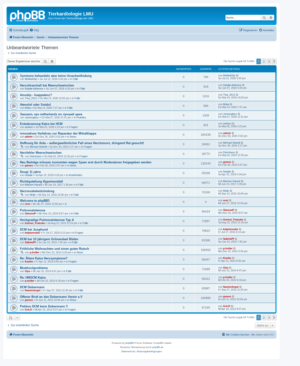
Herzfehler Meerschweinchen (41, 152)
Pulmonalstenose (32, 210)
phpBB (129, 343)
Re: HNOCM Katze (33, 277)
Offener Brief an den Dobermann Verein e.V (51, 297)
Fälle (75, 79)
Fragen (73, 127)
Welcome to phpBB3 (34, 200)
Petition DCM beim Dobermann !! (44, 306)
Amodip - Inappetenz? (36, 95)
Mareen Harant (33, 184)
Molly (33, 194)
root (27, 203)
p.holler (34, 252)
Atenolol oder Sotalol (35, 104)
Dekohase (35, 156)
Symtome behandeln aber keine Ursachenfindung (56, 76)
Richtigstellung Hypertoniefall (41, 181)
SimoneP (30, 213)
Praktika (81, 117)
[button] (274, 61)
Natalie (29, 175)
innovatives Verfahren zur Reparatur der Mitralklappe (58, 133)
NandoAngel (32, 290)
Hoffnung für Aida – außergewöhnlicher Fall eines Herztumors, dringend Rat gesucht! (82, 143)
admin (29, 136)
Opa (27, 271)
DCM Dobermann (32, 287)
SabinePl (30, 242)
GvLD (28, 309)
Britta (28, 107)
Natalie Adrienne (34, 88)
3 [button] (269, 61)
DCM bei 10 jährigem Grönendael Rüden (49, 239)
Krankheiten (75, 175)
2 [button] (264, 61)
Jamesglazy (32, 117)
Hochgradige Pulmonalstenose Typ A (47, 220)
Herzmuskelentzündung (37, 191)
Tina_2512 (31, 98)
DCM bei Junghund (34, 229)
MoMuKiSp (31, 79)
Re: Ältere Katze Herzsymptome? (44, 258)
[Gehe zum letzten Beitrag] (237, 75)
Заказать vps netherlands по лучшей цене (51, 114)
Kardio (29, 261)
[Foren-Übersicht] (28, 15)
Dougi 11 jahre (30, 172)
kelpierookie (32, 232)
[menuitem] (34, 30)
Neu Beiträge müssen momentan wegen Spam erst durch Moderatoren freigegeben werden (85, 162)
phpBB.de (157, 347)
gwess (29, 165)
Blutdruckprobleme (34, 268)
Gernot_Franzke (35, 223)
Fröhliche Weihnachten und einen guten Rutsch (54, 248)
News (73, 136)
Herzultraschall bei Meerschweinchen (47, 85)
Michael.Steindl (38, 146)
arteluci (29, 127)
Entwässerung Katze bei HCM (41, 124)
